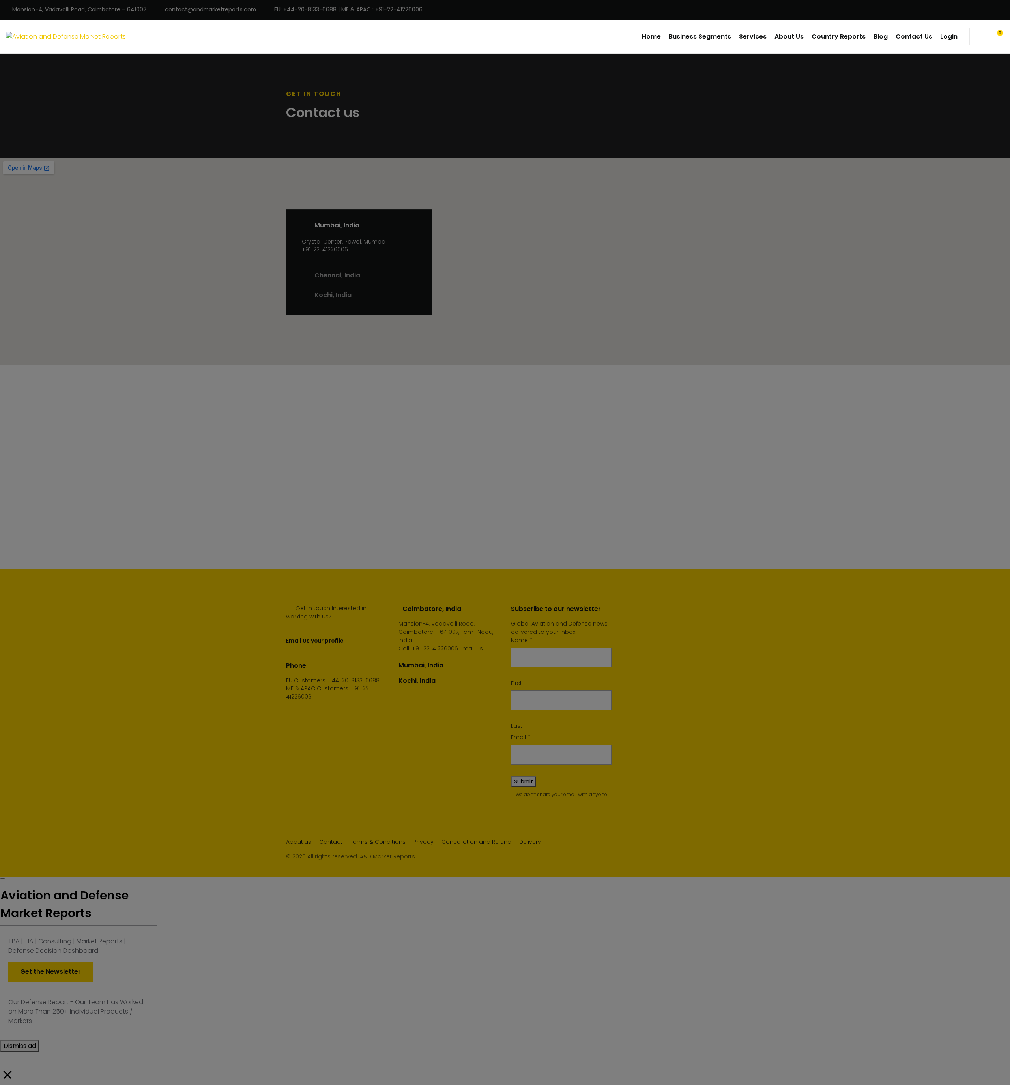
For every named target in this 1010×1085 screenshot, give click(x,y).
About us (298, 842)
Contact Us (914, 36)
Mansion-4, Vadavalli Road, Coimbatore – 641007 (79, 10)
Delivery (530, 842)
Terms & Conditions (378, 842)
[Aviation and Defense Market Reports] (66, 36)
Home (651, 36)
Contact (330, 842)
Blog (880, 36)
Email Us (471, 648)
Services (753, 36)
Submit (523, 781)
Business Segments (700, 36)
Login (949, 36)
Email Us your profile (314, 641)
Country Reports (839, 36)
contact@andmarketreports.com (210, 10)
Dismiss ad (20, 1045)
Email (520, 737)
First (516, 683)
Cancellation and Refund (476, 842)
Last (516, 726)
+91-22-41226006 (435, 648)
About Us (789, 36)
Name (521, 640)
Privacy (423, 842)
